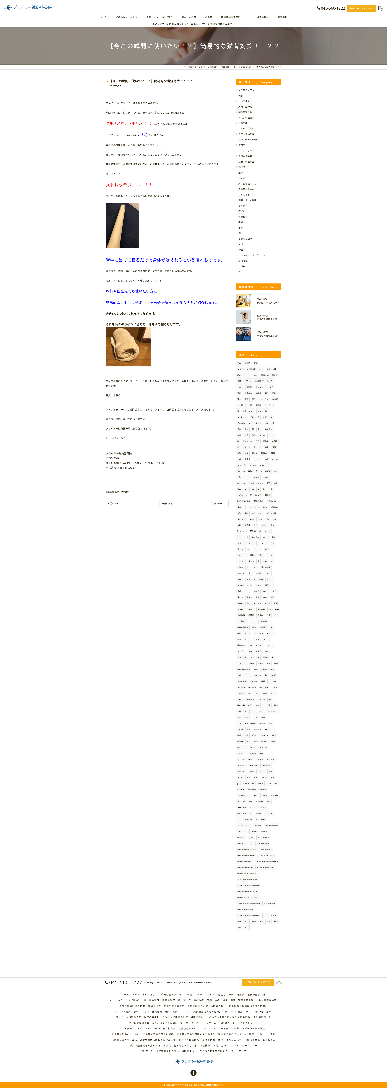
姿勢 (239, 381)
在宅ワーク (267, 417)
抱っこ (247, 639)
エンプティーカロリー (246, 723)
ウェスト (259, 759)
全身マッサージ (260, 693)
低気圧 (260, 519)
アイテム (253, 621)
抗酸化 (264, 807)
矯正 (276, 921)
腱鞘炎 (255, 831)
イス (276, 615)
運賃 (272, 669)
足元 (250, 573)
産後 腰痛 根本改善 (245, 909)
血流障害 (274, 507)
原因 (268, 483)
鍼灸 (254, 921)
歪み (240, 172)
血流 (239, 513)
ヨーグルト (242, 807)
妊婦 (254, 735)
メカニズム (242, 465)
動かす (249, 597)
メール (262, 435)
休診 (254, 435)
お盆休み (241, 771)
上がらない (242, 495)
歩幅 (276, 663)
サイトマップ (238, 1051)
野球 (250, 645)
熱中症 (258, 393)
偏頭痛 (258, 405)
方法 (276, 471)
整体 (274, 393)
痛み (261, 921)
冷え (266, 423)
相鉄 (266, 651)
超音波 (255, 453)
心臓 (265, 561)
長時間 (249, 387)
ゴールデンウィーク (253, 675)
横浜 (246, 453)
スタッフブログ (122, 491)
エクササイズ (257, 711)
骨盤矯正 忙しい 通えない (248, 873)
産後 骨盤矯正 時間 (245, 867)
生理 (266, 549)
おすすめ (250, 561)
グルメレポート (246, 150)
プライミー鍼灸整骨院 (246, 369)
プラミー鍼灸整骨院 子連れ (267, 861)
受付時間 (241, 615)
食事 (263, 717)
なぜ (239, 543)
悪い (246, 513)
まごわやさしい (243, 795)
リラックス (262, 543)
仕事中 (246, 783)
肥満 (272, 777)
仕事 (272, 597)
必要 (248, 729)
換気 (255, 375)
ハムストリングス (270, 591)
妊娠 (246, 735)
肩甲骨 (240, 603)
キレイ (267, 531)
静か (272, 543)
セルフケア (264, 399)
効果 (266, 447)
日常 (255, 777)
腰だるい (252, 687)
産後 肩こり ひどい (245, 843)
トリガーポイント (255, 483)
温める (240, 597)
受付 (239, 675)
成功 (276, 783)
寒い (272, 627)
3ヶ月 (274, 687)
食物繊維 (259, 801)
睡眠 (261, 753)
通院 (266, 393)
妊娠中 (240, 741)
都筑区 (266, 657)
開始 (256, 669)
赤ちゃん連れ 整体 (266, 855)
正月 (248, 579)
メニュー (241, 801)
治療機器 (243, 216)
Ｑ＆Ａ (251, 837)
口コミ (269, 645)
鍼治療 (240, 567)
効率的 (264, 621)
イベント (257, 459)
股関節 (273, 453)
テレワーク (254, 417)
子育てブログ (245, 238)
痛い (252, 519)
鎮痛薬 (258, 573)
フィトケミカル (243, 825)
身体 (268, 921)
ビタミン (254, 807)
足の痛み (241, 423)
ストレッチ (242, 417)
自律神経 (257, 825)
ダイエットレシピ (244, 813)
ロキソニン (242, 555)
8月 (271, 387)
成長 (239, 735)
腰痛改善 (241, 705)
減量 (250, 801)
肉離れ (275, 441)
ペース (256, 639)
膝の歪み (257, 729)
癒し (239, 447)
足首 (239, 591)
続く (274, 537)
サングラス (269, 405)
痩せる (247, 717)
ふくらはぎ (242, 753)
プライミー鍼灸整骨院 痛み (248, 903)
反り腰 (275, 399)
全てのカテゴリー (247, 89)
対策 (239, 525)
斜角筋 (268, 495)
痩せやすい (254, 765)
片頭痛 (240, 729)
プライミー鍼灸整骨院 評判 (248, 915)
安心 (246, 921)
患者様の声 (271, 501)
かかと (240, 777)
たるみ (273, 915)
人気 (255, 567)
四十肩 (249, 405)
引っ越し (259, 645)
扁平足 (247, 459)
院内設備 (243, 260)
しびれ (241, 266)
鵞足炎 (262, 723)
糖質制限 (248, 819)
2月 (270, 609)
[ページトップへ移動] (279, 982)
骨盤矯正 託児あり (245, 861)
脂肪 (255, 741)
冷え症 (256, 591)
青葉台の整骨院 (246, 117)
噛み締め (252, 789)
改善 (255, 525)
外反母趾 (268, 429)
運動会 (266, 441)
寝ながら (268, 585)
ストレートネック (268, 525)
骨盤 (239, 639)
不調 (239, 927)
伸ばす (240, 507)
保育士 (251, 609)
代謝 (255, 717)
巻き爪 (241, 167)
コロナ (247, 375)
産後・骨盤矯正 (246, 161)
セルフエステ (245, 100)
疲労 (240, 222)
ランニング (242, 663)
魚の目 (258, 423)
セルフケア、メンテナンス (252, 255)
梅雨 (274, 735)
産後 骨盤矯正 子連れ (246, 855)
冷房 (248, 777)
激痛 (270, 771)
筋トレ (269, 579)
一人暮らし (242, 621)
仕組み (253, 465)
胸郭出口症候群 (243, 501)
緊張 (276, 603)
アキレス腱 (271, 369)
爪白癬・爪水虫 (246, 189)
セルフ (240, 387)
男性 (276, 705)
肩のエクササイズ (254, 603)
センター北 (242, 657)
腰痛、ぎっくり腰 (247, 200)
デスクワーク (242, 537)
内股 (239, 633)
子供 (239, 459)
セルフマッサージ (244, 759)
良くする (270, 759)
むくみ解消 (265, 471)
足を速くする (255, 495)
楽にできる (242, 747)
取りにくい (242, 531)
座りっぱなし (257, 513)
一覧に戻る (167, 503)
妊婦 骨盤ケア (266, 849)
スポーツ (243, 244)
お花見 (260, 663)
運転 (239, 399)
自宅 (265, 597)
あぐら (247, 633)
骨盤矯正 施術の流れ (265, 867)
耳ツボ (253, 747)
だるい (251, 771)
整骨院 (247, 363)
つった (265, 639)
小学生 (266, 477)
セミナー (243, 205)
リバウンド (264, 735)
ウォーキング (250, 699)
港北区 (260, 615)
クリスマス (249, 543)
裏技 (250, 471)
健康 (252, 663)
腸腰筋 (264, 453)
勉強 (239, 453)
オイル (264, 777)
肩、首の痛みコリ (247, 183)
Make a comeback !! (248, 139)
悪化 (254, 399)
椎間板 (260, 783)
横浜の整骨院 (245, 111)
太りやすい (242, 765)
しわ (265, 915)
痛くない (241, 483)
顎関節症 (263, 789)
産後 (254, 627)
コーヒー (257, 549)
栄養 (263, 819)
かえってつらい (253, 507)
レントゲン (258, 633)
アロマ (241, 144)
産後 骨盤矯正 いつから (247, 849)
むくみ (242, 178)
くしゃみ (254, 681)
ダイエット (244, 194)
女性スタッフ (242, 831)
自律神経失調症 (271, 825)
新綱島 (264, 669)
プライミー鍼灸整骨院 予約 (248, 885)
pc (238, 783)
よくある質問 (263, 837)
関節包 (253, 753)
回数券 (253, 531)
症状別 (241, 211)
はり (248, 567)
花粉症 (268, 603)
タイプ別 (266, 705)
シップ (269, 555)
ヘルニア (261, 771)
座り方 (262, 699)
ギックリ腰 (271, 513)
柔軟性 (253, 555)
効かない (241, 471)
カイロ (240, 561)
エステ (270, 381)
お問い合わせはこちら (362, 8)
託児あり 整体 (269, 903)
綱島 (248, 741)
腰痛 (239, 375)
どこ (239, 819)
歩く (261, 369)
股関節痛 (266, 765)
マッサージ (264, 465)
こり (274, 519)
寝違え (240, 579)
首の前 (273, 675)
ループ (265, 537)
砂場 (263, 681)
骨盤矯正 (263, 627)
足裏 (239, 717)
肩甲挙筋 (265, 375)
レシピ (257, 795)
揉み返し (265, 831)
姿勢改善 (261, 609)
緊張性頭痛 (258, 501)
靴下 (257, 597)
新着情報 (110, 491)
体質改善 (274, 795)
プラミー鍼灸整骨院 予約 (247, 879)
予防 (239, 477)
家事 (239, 435)
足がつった (242, 519)
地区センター (248, 411)
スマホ (258, 585)
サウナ (273, 693)
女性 (239, 711)
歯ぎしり (241, 789)
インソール (262, 411)
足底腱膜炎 (265, 567)
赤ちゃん (270, 633)
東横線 (247, 525)
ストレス (241, 609)
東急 (250, 651)
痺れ (246, 489)
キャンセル (247, 441)
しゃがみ (272, 681)
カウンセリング (243, 693)
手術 (269, 783)
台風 (270, 723)
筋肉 (248, 549)
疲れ (261, 579)
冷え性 (240, 549)
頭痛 (240, 249)
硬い (261, 555)
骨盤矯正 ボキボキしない (247, 897)
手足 (240, 227)
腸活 (268, 801)
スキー (267, 573)
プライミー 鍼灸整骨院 (254, 381)
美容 (240, 95)
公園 (268, 663)
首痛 (255, 363)
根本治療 (241, 645)
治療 (239, 489)
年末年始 (255, 537)
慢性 (246, 927)
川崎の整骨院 (245, 106)
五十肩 (240, 405)
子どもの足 (269, 729)
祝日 (277, 609)
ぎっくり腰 (242, 681)
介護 (268, 615)
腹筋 (276, 483)
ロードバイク (272, 711)
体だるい (241, 687)
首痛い (273, 741)
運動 (246, 399)
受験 (274, 447)
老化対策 (268, 813)
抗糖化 (258, 813)
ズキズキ (263, 747)
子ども (247, 477)
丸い (246, 429)
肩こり (275, 375)
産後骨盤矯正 (242, 627)
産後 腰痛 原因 (263, 843)
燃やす (264, 741)
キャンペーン (261, 387)
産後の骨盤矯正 (243, 669)
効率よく (241, 573)
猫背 (266, 459)
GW (270, 699)
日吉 (239, 363)
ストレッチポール (244, 585)
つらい (247, 591)
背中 (239, 429)
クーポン (241, 651)
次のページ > (220, 503)
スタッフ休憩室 (246, 133)
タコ (250, 423)
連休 (257, 705)
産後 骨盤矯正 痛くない (247, 891)
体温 (265, 795)
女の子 (256, 477)
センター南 (254, 657)
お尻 (270, 489)
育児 (246, 435)
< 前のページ (114, 503)
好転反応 (241, 837)
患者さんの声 (245, 156)
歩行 (239, 699)
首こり (271, 435)
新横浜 (258, 651)
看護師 (251, 615)
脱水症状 (248, 393)
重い (246, 711)
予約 (257, 441)
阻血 (265, 507)
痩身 (239, 921)
